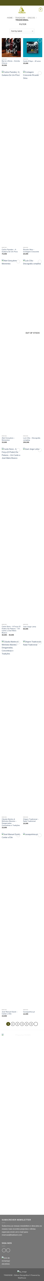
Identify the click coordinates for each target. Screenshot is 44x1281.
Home (10, 18)
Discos (31, 18)
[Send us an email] (8, 1250)
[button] (3, 9)
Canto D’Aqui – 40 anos (32, 61)
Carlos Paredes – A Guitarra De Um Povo (10, 251)
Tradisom (20, 18)
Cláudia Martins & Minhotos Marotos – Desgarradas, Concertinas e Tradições (11, 822)
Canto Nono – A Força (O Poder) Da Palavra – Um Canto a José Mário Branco (11, 630)
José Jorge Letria (29, 627)
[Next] (36, 1024)
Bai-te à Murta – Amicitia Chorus (11, 62)
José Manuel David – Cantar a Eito (9, 1013)
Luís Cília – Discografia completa (31, 439)
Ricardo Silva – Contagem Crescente (31, 251)
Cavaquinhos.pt (29, 1012)
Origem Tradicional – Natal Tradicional (31, 820)
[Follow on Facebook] (4, 1250)
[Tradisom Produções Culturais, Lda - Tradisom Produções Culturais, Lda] (22, 10)
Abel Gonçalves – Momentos (8, 439)
